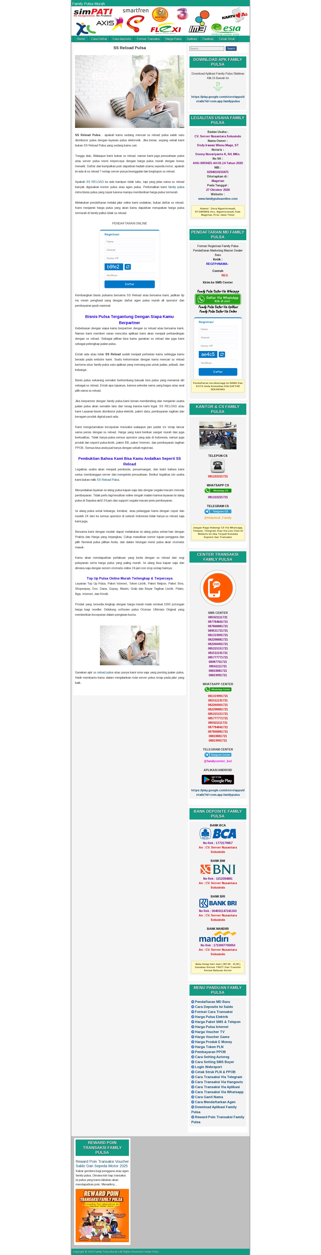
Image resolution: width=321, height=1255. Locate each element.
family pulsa (176, 187)
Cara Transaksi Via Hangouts (219, 1082)
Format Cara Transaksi (214, 1012)
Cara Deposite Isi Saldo (214, 1007)
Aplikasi (192, 38)
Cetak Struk (227, 38)
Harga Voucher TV (210, 1032)
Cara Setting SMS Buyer (214, 1062)
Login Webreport (208, 1067)
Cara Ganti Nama (209, 1097)
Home (81, 38)
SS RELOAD (95, 181)
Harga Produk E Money (213, 1042)
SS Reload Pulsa (130, 47)
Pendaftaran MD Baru (212, 1002)
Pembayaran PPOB (210, 1052)
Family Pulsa (151, 1251)
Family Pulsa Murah (88, 4)
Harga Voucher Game (212, 1037)
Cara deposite (122, 38)
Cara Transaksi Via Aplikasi (217, 1087)
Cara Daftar (99, 38)
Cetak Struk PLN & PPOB (215, 1072)
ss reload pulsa (103, 672)
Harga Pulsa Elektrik (211, 1017)
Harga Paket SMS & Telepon (218, 1022)
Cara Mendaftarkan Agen (215, 1102)
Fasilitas (207, 38)
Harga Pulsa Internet (211, 1027)
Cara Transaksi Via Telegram (218, 1077)
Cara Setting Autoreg (212, 1057)
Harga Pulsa (173, 38)
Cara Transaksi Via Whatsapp (219, 1092)
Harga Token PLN (209, 1047)
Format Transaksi (148, 38)
